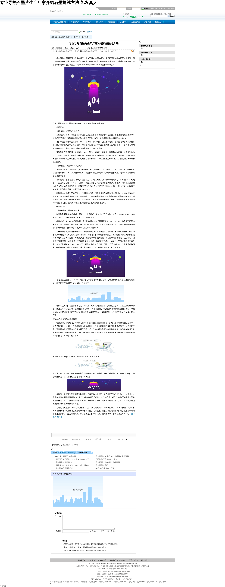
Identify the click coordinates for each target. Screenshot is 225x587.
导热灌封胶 (111, 22)
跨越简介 (57, 26)
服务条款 (122, 560)
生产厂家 (75, 445)
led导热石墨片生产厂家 (104, 468)
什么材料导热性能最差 (64, 468)
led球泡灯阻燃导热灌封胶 (65, 456)
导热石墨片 (99, 22)
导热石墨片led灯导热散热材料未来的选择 (112, 456)
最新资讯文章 (146, 52)
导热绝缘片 (141, 582)
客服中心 (103, 560)
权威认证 (158, 22)
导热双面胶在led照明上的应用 (107, 462)
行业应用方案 (135, 22)
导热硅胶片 (75, 22)
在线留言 (162, 9)
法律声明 (113, 560)
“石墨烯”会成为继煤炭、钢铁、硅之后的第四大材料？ (77, 465)
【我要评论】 (68, 474)
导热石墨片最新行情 (63, 462)
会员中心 (154, 9)
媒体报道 (85, 37)
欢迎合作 (93, 560)
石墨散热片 (72, 452)
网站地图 (144, 560)
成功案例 (147, 22)
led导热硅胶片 (161, 582)
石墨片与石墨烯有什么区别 (106, 459)
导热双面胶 (87, 22)
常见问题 (170, 9)
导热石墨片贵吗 (101, 465)
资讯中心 (77, 37)
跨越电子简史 (82, 560)
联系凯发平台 (169, 12)
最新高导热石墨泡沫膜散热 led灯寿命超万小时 (74, 459)
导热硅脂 (132, 582)
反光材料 (123, 22)
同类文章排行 (146, 46)
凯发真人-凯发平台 (56, 11)
